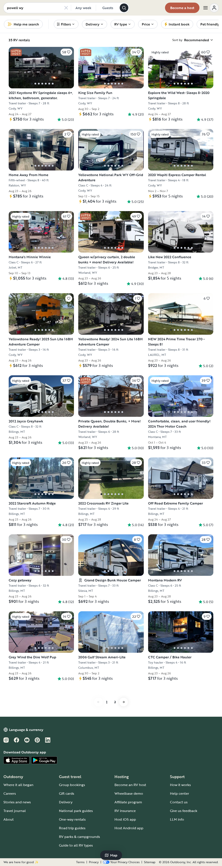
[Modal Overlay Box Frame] (111, 433)
